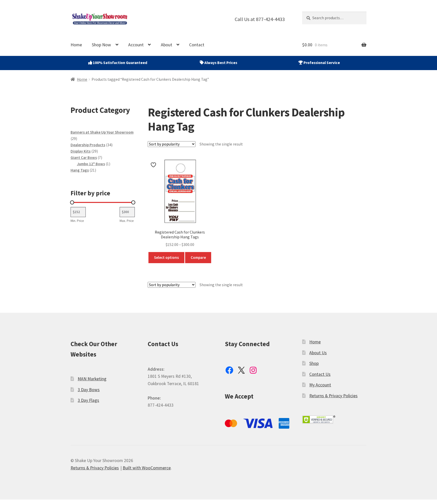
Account (136, 45)
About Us (318, 353)
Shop (314, 363)
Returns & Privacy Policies (333, 396)
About (166, 45)
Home (76, 45)
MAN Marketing (92, 379)
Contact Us (320, 374)
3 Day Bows (89, 389)
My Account (320, 385)
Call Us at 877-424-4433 (260, 19)
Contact (196, 45)
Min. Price (77, 221)
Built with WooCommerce (147, 468)
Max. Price (127, 221)
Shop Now (101, 45)
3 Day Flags (88, 400)
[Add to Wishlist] (154, 165)
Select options (166, 257)
